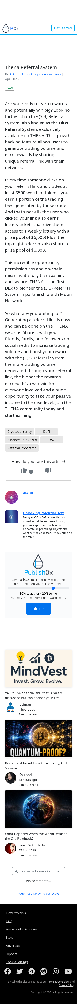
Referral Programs (21, 448)
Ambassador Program (21, 929)
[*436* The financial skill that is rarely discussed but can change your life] (38, 668)
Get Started (63, 28)
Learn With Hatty (32, 845)
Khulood (25, 774)
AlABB (13, 74)
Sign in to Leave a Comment (41, 871)
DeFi (46, 431)
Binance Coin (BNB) (22, 440)
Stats (9, 937)
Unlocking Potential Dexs (41, 74)
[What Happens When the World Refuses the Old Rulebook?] (38, 809)
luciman (25, 704)
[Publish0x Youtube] (68, 971)
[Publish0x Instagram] (56, 971)
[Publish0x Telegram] (32, 971)
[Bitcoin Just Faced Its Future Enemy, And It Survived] (38, 739)
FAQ (9, 921)
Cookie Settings (17, 962)
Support (11, 954)
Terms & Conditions (58, 981)
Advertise (13, 945)
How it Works (16, 913)
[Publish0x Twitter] (20, 971)
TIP (41, 609)
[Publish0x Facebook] (8, 971)
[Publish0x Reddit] (44, 971)
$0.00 (9, 88)
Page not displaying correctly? (38, 893)
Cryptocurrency (19, 431)
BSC (52, 440)
